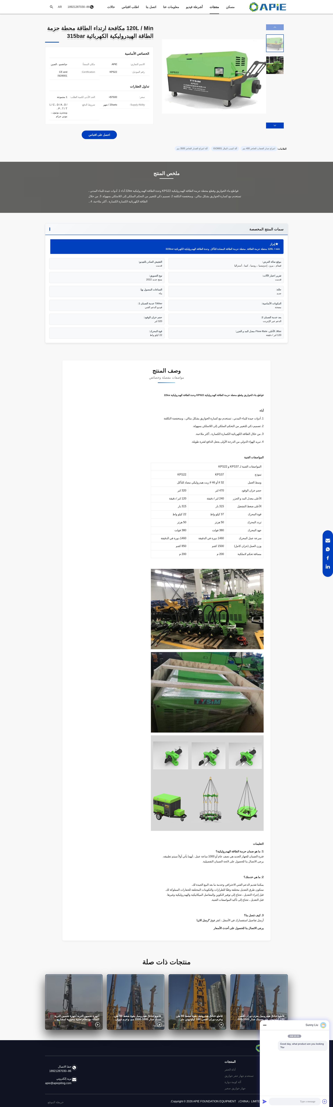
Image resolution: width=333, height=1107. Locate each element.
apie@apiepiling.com (58, 1083)
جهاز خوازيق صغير (235, 1088)
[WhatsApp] (327, 549)
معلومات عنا (171, 7)
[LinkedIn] (327, 566)
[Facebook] (327, 557)
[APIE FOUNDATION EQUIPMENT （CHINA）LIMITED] (268, 7)
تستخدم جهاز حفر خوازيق (239, 1075)
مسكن (230, 7)
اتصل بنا (151, 7)
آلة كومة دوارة (233, 1082)
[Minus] (265, 1025)
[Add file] (324, 1101)
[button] (275, 125)
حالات (111, 7)
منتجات (214, 7)
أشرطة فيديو (194, 7)
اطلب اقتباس (130, 7)
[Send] (264, 1101)
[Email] (327, 540)
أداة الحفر (230, 1069)
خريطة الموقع (56, 1102)
